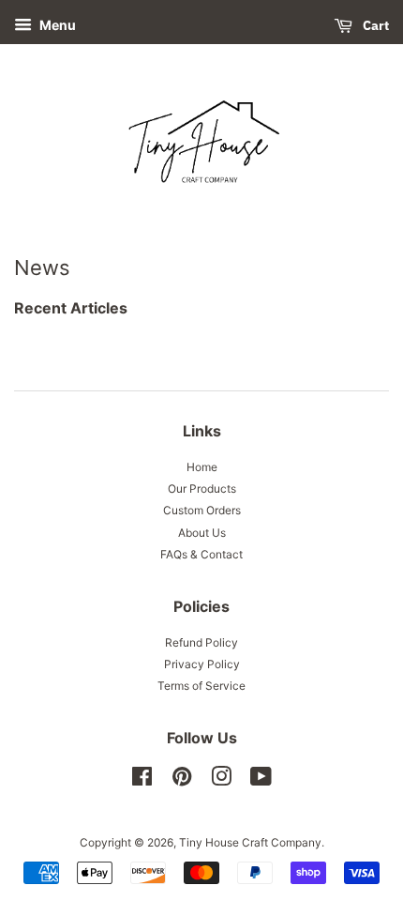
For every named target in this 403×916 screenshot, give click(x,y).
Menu (56, 25)
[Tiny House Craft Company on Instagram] (221, 780)
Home (202, 467)
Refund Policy (201, 642)
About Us (202, 533)
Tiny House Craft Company (250, 842)
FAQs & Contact (201, 554)
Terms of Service (201, 686)
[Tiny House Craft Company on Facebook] (142, 780)
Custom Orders (202, 510)
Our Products (202, 488)
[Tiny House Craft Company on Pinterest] (182, 780)
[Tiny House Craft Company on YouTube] (261, 780)
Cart (374, 25)
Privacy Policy (202, 664)
